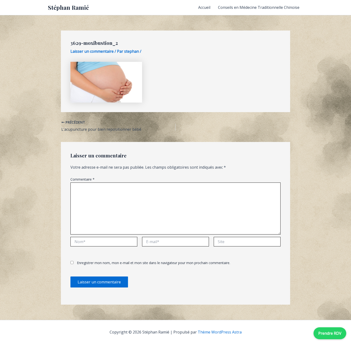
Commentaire (82, 179)
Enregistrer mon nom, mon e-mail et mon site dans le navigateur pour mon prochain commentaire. (153, 263)
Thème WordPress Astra (220, 332)
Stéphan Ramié (68, 7)
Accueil (204, 7)
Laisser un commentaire (92, 51)
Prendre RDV (329, 333)
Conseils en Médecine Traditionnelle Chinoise (258, 7)
